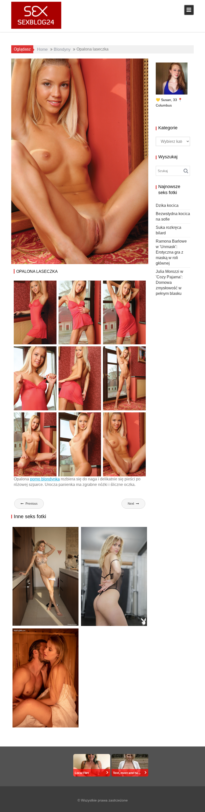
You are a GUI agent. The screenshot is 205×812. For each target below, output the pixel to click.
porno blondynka (45, 479)
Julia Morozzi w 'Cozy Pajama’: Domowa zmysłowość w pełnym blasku (169, 282)
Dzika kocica (28, 625)
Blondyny (110, 64)
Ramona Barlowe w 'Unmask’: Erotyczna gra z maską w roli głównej (171, 252)
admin (56, 64)
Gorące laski (132, 64)
